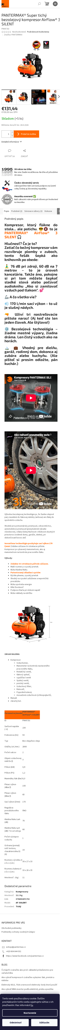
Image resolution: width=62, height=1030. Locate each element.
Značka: (13, 34)
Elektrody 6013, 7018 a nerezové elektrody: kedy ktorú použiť (29, 984)
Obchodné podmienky (12, 928)
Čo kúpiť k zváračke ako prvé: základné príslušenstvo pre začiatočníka (27, 971)
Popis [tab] (6, 211)
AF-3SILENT (21, 902)
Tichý (18, 906)
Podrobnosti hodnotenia (38, 32)
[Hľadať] (39, 4)
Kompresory (22, 891)
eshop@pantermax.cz (16, 947)
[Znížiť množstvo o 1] (12, 135)
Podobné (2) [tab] (16, 211)
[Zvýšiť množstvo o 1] (12, 132)
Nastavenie (30, 1013)
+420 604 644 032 (13, 951)
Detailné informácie (10, 141)
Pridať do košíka (28, 134)
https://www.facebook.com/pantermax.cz (25, 955)
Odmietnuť (15, 1022)
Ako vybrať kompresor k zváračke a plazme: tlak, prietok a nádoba (28, 979)
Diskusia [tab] (48, 211)
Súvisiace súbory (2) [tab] (33, 211)
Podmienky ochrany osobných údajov (18, 931)
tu (32, 1005)
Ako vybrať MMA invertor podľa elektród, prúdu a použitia (27, 989)
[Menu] (55, 4)
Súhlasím (44, 1022)
